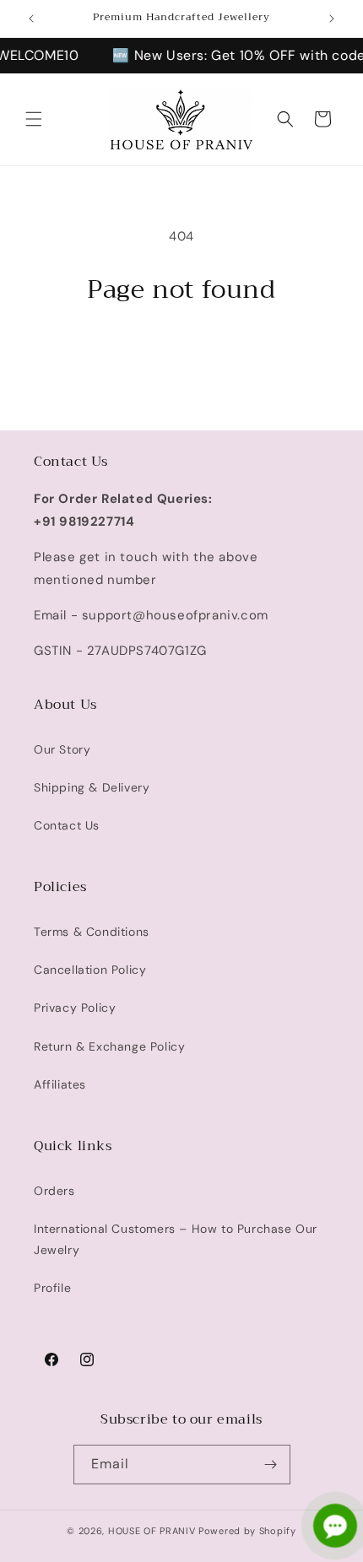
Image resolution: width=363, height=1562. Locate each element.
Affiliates (60, 1084)
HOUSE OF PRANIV (152, 1531)
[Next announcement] (331, 18)
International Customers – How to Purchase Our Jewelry (175, 1239)
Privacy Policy (75, 1007)
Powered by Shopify (247, 1531)
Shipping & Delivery (91, 787)
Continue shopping (181, 351)
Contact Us (67, 825)
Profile (52, 1287)
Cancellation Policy (90, 969)
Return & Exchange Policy (109, 1046)
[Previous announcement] (31, 18)
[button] (33, 119)
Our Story (62, 749)
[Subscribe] (271, 1464)
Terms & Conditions (91, 931)
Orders (54, 1190)
